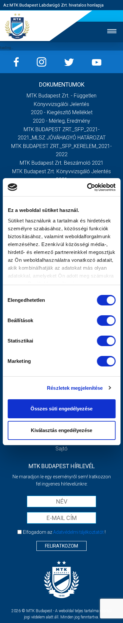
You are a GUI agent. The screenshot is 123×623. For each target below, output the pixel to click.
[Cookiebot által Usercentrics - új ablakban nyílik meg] (87, 187)
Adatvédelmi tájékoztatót (78, 532)
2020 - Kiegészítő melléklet (61, 112)
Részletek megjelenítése (75, 388)
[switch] (106, 320)
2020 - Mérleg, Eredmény (61, 121)
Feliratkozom (61, 546)
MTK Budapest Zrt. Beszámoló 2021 (62, 163)
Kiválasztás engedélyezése (61, 430)
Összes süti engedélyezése (61, 408)
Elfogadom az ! (64, 532)
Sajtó (61, 449)
